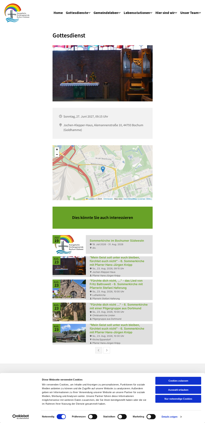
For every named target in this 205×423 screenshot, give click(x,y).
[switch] (92, 416)
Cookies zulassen (178, 380)
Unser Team (189, 12)
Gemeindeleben (106, 12)
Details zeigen (169, 416)
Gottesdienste (77, 12)
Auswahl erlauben (178, 389)
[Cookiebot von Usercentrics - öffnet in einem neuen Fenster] (21, 416)
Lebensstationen (137, 12)
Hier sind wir (165, 12)
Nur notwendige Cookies (178, 398)
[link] (78, 12)
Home (58, 12)
